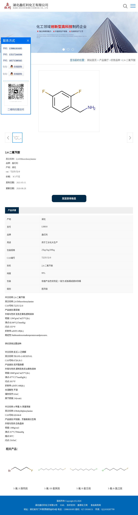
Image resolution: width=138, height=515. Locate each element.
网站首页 (92, 60)
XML (62, 505)
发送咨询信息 (69, 198)
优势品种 (115, 60)
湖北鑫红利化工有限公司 (46, 505)
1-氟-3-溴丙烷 (20, 488)
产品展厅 (104, 60)
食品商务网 (96, 505)
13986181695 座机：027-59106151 (78, 509)
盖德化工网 (82, 505)
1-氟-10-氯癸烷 (52, 488)
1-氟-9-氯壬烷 (83, 488)
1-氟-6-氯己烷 (115, 488)
